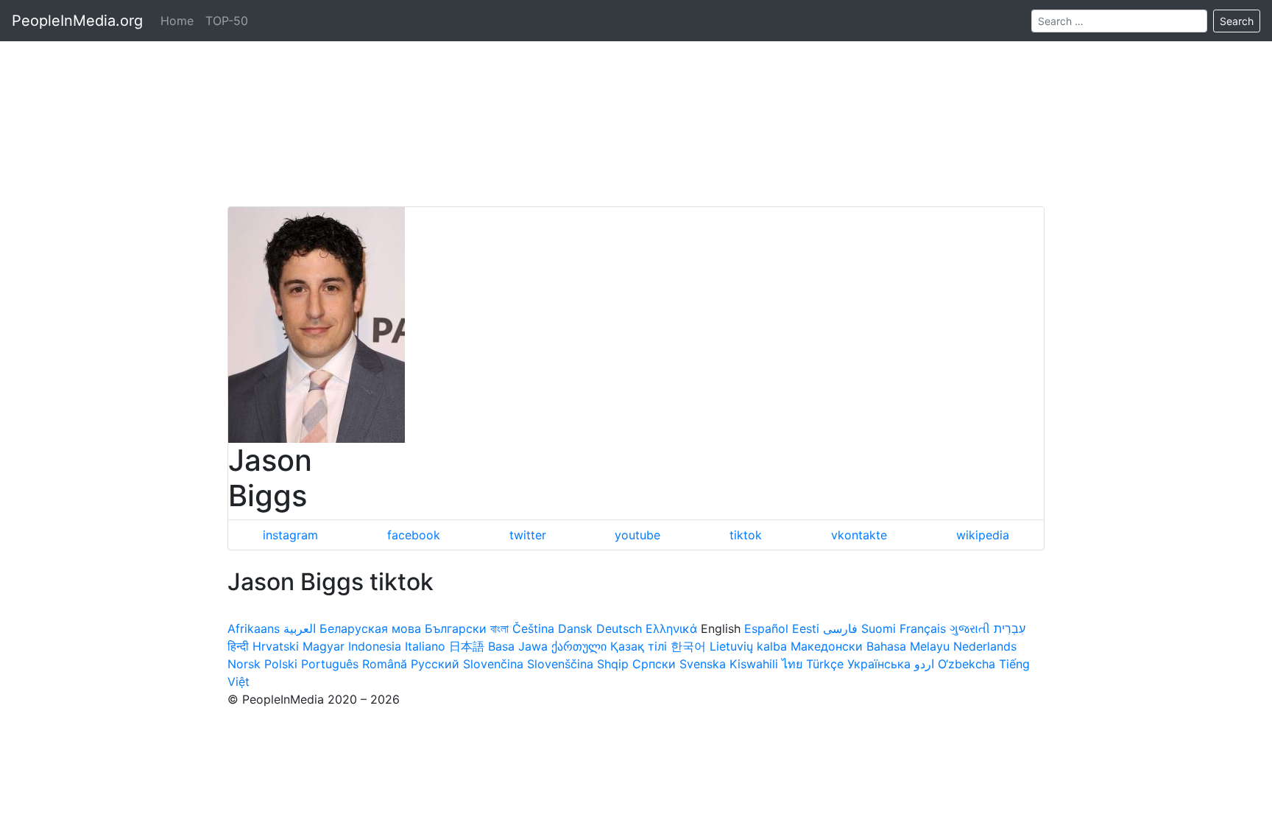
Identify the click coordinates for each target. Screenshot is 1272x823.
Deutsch (619, 628)
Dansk (575, 628)
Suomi (878, 628)
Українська (879, 663)
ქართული (579, 646)
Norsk (244, 663)
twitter (527, 535)
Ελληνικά (671, 628)
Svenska (702, 663)
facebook (413, 535)
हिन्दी (238, 646)
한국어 (688, 646)
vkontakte (859, 535)
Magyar (323, 646)
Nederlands (985, 646)
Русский (435, 663)
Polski (280, 663)
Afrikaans (253, 628)
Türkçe (825, 663)
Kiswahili (753, 663)
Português (329, 663)
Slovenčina (493, 663)
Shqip (613, 663)
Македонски (827, 646)
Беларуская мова (370, 628)
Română (384, 663)
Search (1237, 21)
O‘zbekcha (966, 663)
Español (766, 628)
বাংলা (499, 628)
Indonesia (374, 646)
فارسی (840, 628)
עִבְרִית (1009, 628)
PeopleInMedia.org (77, 20)
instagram (290, 535)
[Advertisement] (636, 103)
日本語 (466, 646)
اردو (924, 663)
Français (923, 628)
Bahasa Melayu (908, 646)
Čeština (533, 628)
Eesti (805, 628)
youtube (637, 535)
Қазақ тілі (638, 646)
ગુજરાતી (970, 628)
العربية (299, 628)
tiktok (745, 535)
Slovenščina (560, 663)
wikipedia (982, 535)
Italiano (425, 646)
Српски (654, 663)
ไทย (792, 663)
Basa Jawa (518, 646)
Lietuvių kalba (748, 646)
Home (177, 20)
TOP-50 (226, 20)
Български (456, 628)
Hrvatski (275, 646)
